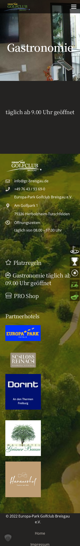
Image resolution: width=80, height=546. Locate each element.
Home (40, 533)
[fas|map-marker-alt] (9, 205)
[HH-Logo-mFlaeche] (23, 479)
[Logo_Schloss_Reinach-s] (23, 360)
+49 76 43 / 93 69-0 (29, 189)
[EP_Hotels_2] (23, 333)
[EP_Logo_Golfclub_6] (40, 165)
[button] (73, 6)
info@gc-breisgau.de (31, 181)
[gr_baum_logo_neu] (23, 438)
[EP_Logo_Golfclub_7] (17, 6)
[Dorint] (23, 392)
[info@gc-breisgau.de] (9, 181)
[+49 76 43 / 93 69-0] (9, 189)
